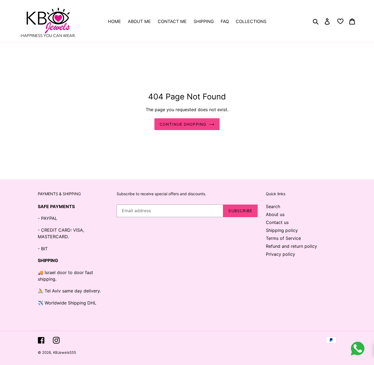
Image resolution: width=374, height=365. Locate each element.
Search (273, 206)
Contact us (277, 222)
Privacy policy (280, 254)
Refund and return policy (291, 246)
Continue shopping (183, 124)
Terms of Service (283, 238)
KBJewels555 (64, 352)
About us (275, 214)
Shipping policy (282, 230)
